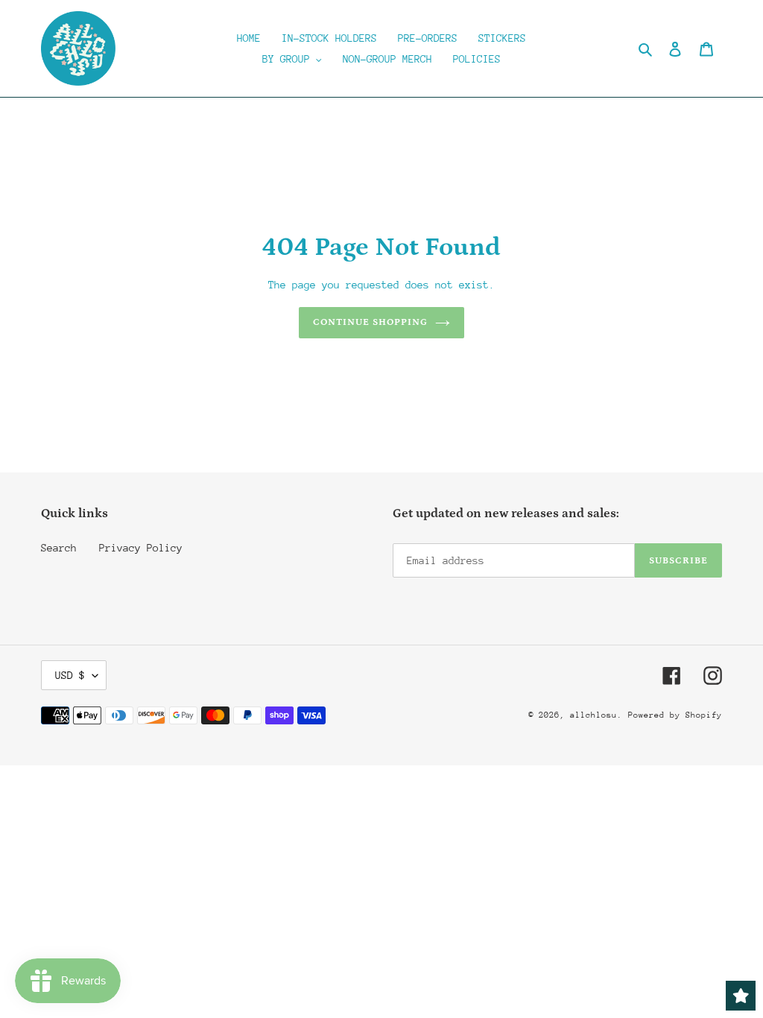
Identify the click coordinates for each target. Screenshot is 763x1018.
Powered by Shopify (675, 715)
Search (59, 548)
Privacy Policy (141, 548)
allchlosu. (596, 715)
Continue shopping (370, 322)
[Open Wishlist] (741, 996)
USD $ (70, 675)
